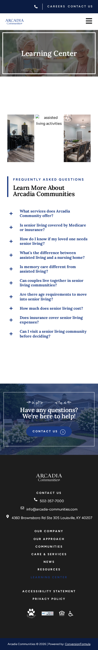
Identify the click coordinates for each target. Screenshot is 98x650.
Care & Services (49, 554)
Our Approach (49, 539)
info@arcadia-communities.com (52, 509)
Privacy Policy (49, 599)
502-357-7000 (52, 501)
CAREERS (56, 6)
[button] (89, 22)
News (49, 561)
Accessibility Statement (49, 591)
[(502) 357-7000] (36, 6)
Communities (49, 546)
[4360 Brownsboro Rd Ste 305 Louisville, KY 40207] (7, 516)
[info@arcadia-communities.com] (22, 508)
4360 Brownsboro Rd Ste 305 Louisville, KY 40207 (52, 518)
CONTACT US (80, 6)
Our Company (49, 531)
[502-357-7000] (35, 499)
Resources (49, 569)
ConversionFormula (77, 644)
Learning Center (49, 577)
